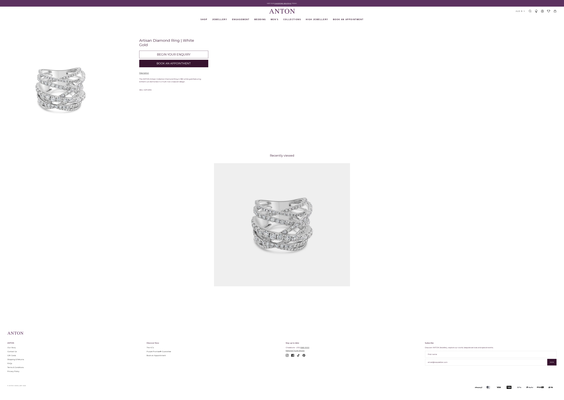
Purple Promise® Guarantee (159, 351)
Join (552, 362)
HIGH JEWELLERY (317, 19)
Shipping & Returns (15, 359)
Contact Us (12, 351)
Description (144, 73)
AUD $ (519, 11)
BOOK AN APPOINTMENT (348, 19)
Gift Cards (11, 355)
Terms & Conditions (15, 367)
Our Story (11, 347)
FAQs (9, 363)
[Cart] (555, 11)
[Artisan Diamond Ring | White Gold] (282, 224)
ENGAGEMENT (241, 19)
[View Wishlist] (548, 11)
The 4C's (150, 347)
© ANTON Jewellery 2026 (16, 385)
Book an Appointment (156, 355)
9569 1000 (304, 347)
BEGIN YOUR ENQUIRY (173, 54)
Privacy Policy (13, 371)
